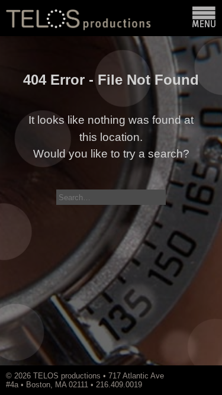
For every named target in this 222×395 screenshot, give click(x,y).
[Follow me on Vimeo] (188, 375)
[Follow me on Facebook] (200, 375)
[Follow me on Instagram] (194, 375)
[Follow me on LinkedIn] (206, 375)
